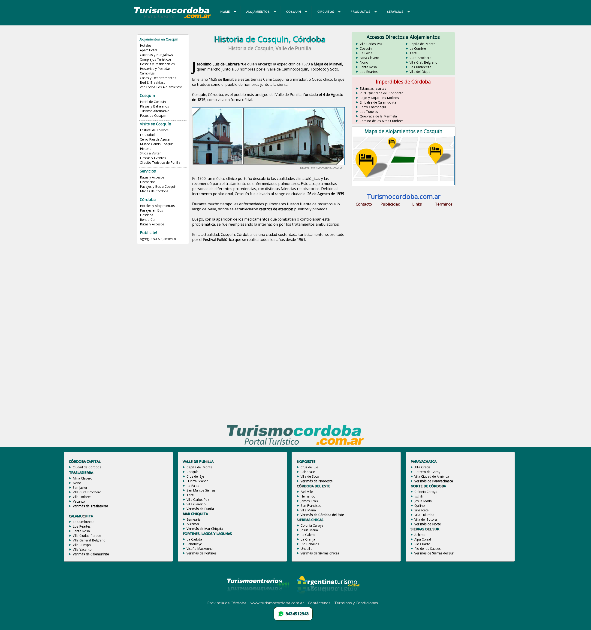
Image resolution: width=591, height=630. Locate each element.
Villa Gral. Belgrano (423, 62)
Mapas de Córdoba (154, 191)
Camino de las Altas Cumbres (382, 121)
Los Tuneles (369, 111)
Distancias (147, 182)
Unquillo (307, 548)
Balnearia (194, 519)
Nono (364, 62)
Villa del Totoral (425, 519)
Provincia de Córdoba (227, 602)
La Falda (366, 53)
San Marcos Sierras (201, 490)
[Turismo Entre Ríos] (258, 597)
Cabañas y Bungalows (156, 54)
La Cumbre (418, 48)
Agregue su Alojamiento (158, 239)
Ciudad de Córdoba (87, 467)
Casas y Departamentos (158, 78)
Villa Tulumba (424, 515)
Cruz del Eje (195, 476)
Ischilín (419, 496)
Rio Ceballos (310, 544)
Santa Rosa (368, 67)
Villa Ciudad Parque (87, 535)
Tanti (413, 53)
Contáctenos (319, 602)
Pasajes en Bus (151, 210)
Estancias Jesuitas (373, 88)
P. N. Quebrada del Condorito (382, 93)
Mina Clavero (369, 57)
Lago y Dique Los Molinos (379, 97)
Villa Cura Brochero (87, 492)
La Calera (308, 534)
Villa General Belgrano (89, 540)
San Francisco (311, 505)
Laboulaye (194, 544)
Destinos (146, 215)
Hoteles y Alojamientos (157, 205)
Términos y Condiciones (356, 602)
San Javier (80, 487)
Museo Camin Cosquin (157, 144)
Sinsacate (421, 510)
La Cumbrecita (420, 67)
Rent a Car (148, 219)
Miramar (193, 524)
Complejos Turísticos (156, 59)
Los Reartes (369, 71)
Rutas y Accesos (152, 177)
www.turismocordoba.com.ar (277, 602)
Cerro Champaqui (373, 107)
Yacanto (79, 501)
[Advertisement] (269, 284)
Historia (145, 148)
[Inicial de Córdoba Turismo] (172, 18)
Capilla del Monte (422, 44)
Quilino (419, 505)
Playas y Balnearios (154, 106)
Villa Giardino (196, 504)
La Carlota (194, 539)
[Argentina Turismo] (328, 597)
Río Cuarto (422, 544)
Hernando (308, 496)
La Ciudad (147, 134)
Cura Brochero (420, 57)
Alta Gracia (422, 467)
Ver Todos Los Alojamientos (161, 87)
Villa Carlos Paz (371, 44)
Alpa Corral (422, 539)
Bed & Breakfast (152, 82)
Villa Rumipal (82, 545)
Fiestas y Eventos (153, 158)
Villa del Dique (420, 71)
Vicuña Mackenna (200, 548)
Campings (147, 73)
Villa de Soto (310, 476)
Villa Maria (308, 510)
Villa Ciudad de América (431, 476)
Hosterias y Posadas (155, 68)
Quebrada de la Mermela (378, 116)
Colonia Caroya (312, 525)
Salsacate (308, 472)
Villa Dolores (82, 497)
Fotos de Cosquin (153, 115)
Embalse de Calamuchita (378, 102)
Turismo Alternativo (154, 111)
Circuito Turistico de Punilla (160, 162)
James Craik (309, 501)
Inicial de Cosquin (153, 101)
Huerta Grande (197, 481)
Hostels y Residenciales (157, 64)
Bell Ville (307, 491)
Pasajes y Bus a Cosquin (158, 186)
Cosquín (193, 472)
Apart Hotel (148, 50)
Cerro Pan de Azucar (155, 139)
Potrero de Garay (427, 472)
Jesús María (309, 530)
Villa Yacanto (82, 549)
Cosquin (366, 48)
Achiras (419, 534)
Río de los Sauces (427, 548)
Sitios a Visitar (150, 153)
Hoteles (145, 45)
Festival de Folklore (154, 130)
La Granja (308, 539)
